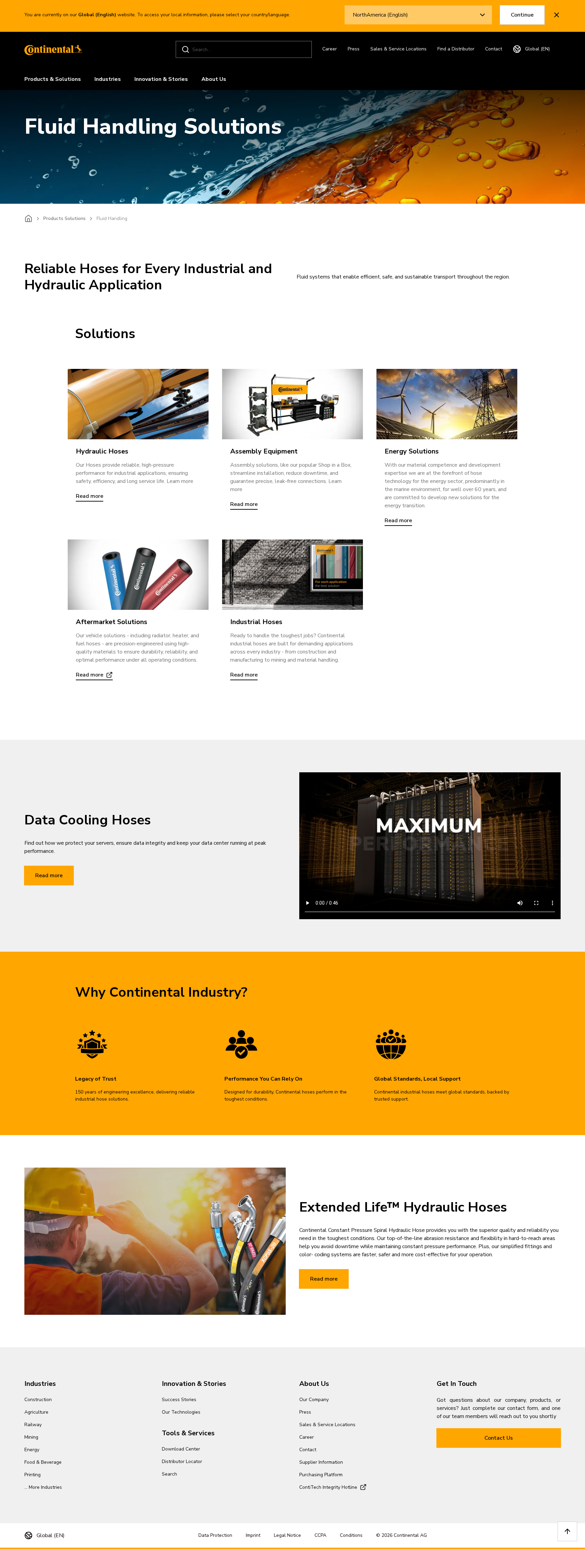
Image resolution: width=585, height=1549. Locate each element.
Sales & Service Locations (398, 49)
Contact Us (498, 1438)
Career (329, 49)
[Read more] (138, 404)
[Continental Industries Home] (51, 49)
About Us (213, 79)
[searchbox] (244, 49)
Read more (49, 875)
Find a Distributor (455, 49)
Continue (522, 15)
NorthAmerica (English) (380, 15)
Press (354, 49)
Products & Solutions (52, 79)
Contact (493, 49)
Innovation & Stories (161, 79)
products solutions (64, 218)
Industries (107, 79)
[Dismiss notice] (556, 15)
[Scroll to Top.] (567, 1531)
